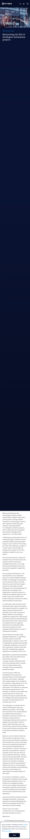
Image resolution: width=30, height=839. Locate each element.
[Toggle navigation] (28, 4)
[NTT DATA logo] (7, 4)
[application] (15, 830)
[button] (21, 4)
